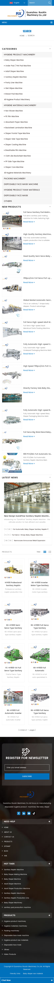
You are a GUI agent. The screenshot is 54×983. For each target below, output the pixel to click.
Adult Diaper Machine (12, 884)
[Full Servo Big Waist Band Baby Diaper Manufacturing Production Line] (12, 441)
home (22, 35)
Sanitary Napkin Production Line (16, 898)
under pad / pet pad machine (18, 65)
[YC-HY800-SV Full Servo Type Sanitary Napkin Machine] (13, 655)
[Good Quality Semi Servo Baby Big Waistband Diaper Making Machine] (12, 265)
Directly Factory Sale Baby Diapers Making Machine (37, 388)
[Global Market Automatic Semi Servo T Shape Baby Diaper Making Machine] (12, 309)
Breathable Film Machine (15, 150)
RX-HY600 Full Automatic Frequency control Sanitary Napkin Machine (40, 669)
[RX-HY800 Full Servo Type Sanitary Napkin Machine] (40, 612)
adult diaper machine (14, 71)
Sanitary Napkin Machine (14, 869)
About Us (8, 832)
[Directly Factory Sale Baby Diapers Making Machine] (12, 397)
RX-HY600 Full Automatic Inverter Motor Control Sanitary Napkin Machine (13, 712)
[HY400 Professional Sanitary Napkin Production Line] (13, 569)
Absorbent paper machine (16, 122)
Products (8, 841)
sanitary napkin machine (16, 77)
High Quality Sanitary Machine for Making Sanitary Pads (37, 234)
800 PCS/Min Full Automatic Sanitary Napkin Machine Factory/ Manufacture (37, 454)
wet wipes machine (13, 88)
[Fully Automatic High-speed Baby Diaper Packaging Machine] (12, 419)
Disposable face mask (16, 195)
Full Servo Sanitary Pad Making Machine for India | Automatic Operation (37, 212)
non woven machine (14, 111)
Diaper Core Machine (14, 167)
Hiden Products (10, 954)
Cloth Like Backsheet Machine (18, 156)
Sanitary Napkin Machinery (14, 893)
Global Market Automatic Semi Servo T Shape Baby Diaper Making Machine (37, 300)
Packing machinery (14, 178)
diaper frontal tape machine (17, 133)
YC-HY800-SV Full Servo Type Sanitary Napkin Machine (13, 669)
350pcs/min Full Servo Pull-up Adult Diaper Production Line (37, 278)
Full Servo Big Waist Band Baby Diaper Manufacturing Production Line (37, 432)
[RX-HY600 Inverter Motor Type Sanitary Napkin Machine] (40, 569)
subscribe (27, 776)
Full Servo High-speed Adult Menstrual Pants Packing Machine (37, 322)
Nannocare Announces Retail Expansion (29, 540)
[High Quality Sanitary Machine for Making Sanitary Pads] (12, 243)
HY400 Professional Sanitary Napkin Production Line (13, 584)
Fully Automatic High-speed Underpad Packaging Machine (37, 344)
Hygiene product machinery (19, 54)
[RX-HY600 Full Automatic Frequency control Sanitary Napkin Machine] (40, 655)
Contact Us (9, 837)
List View (50, 552)
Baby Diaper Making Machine (15, 874)
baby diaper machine (14, 60)
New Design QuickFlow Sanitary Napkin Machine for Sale (27, 516)
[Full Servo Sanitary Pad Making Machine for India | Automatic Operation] (12, 221)
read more (28, 221)
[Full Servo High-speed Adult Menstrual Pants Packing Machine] (12, 331)
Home (6, 827)
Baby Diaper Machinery (13, 902)
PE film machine (12, 116)
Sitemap (7, 846)
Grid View (45, 552)
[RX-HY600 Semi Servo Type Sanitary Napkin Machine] (13, 612)
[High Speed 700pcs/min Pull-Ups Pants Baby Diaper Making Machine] (12, 375)
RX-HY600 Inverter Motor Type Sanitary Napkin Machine (40, 584)
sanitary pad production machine (17, 907)
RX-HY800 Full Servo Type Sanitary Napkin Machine (40, 627)
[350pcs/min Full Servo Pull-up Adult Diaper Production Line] (12, 287)
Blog (6, 851)
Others (8, 201)
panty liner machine (13, 82)
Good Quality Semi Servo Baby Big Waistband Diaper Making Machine (37, 256)
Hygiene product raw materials (22, 190)
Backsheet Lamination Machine (18, 127)
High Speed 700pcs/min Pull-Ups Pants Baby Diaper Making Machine (37, 366)
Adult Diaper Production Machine (17, 888)
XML (5, 856)
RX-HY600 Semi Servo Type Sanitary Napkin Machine (13, 627)
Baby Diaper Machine (12, 879)
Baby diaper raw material (33, 973)
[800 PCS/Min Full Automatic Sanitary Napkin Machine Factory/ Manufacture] (12, 463)
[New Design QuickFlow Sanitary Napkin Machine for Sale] (27, 498)
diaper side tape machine (16, 139)
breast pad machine (14, 94)
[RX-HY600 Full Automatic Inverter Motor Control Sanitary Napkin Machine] (13, 697)
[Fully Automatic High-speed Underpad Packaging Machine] (12, 353)
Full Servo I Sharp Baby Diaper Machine (27, 535)
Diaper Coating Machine (15, 144)
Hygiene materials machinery (20, 105)
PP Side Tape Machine (14, 161)
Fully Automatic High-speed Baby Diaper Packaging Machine (37, 410)
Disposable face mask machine (21, 184)
